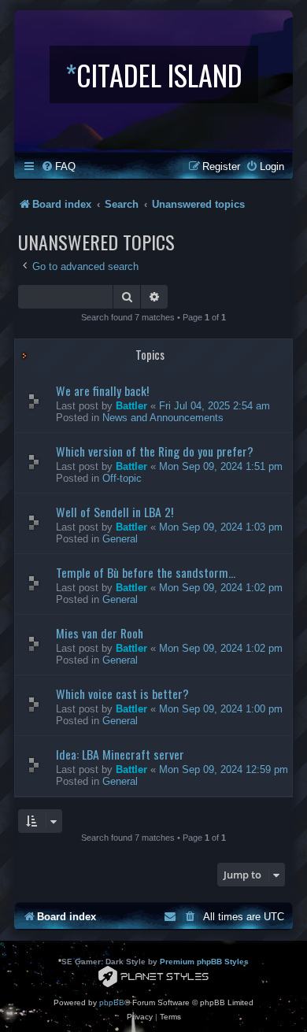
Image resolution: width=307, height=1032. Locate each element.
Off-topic (122, 478)
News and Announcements (163, 418)
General (120, 539)
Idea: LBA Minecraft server (120, 754)
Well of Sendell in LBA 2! (114, 511)
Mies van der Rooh (99, 632)
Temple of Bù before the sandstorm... (145, 572)
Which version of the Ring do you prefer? (154, 451)
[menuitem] (58, 166)
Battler (131, 406)
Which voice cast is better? (122, 693)
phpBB (111, 1002)
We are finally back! (102, 390)
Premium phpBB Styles (204, 961)
